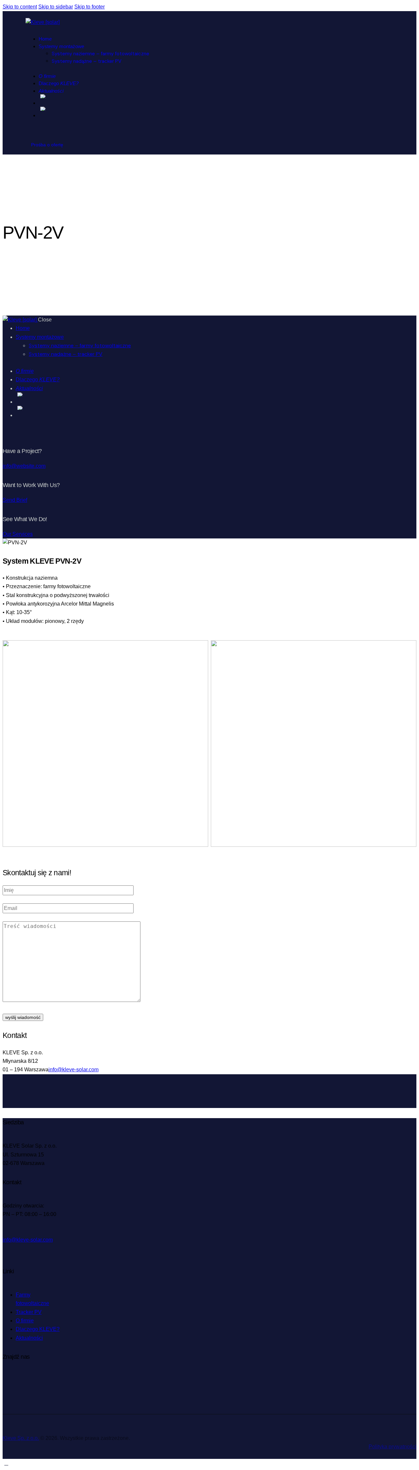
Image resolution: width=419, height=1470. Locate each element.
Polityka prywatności (392, 1446)
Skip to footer (89, 6)
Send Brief (15, 500)
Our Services (18, 534)
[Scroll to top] (6, 1463)
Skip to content (20, 6)
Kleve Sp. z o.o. (21, 1438)
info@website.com (24, 466)
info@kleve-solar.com (73, 1069)
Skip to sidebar (55, 6)
